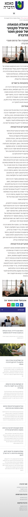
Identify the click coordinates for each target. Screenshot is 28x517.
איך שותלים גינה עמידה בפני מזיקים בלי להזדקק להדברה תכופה (14, 362)
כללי (22, 18)
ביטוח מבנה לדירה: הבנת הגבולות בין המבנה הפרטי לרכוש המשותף (12, 332)
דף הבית (26, 18)
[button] (14, 13)
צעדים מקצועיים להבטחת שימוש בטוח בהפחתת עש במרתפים (13, 407)
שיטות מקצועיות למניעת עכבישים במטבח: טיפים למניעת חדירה (12, 429)
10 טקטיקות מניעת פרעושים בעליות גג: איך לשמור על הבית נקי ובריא (14, 386)
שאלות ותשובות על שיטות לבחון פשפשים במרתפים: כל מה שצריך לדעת (13, 453)
